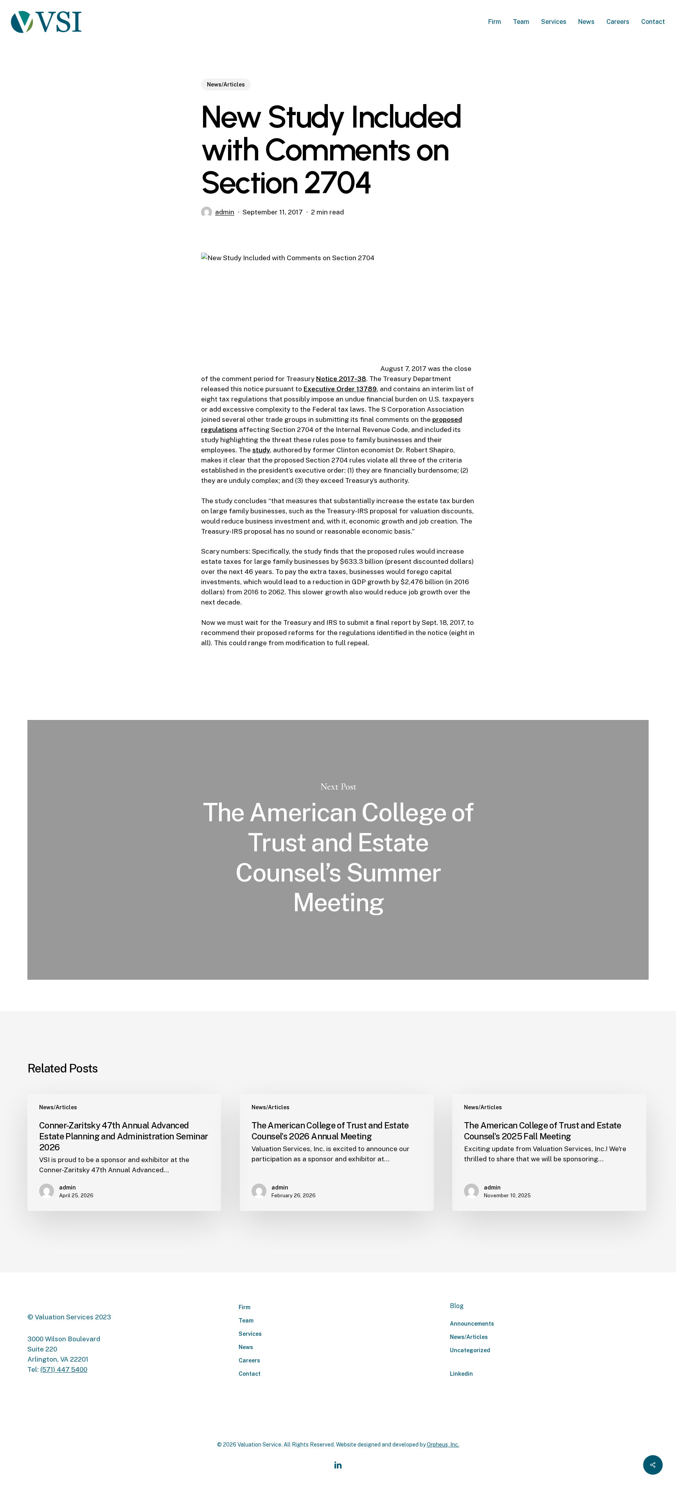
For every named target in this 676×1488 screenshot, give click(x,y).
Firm (244, 1307)
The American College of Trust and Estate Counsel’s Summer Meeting (338, 850)
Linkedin (461, 1374)
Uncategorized (470, 1350)
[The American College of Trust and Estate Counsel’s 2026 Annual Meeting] (336, 1152)
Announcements (472, 1324)
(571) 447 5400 (63, 1369)
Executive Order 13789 (340, 389)
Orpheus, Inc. (443, 1444)
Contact (250, 1374)
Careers (249, 1360)
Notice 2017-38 (341, 379)
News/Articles (226, 84)
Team (246, 1320)
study (261, 450)
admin (224, 212)
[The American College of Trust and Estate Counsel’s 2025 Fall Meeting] (549, 1152)
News (246, 1347)
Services (250, 1334)
